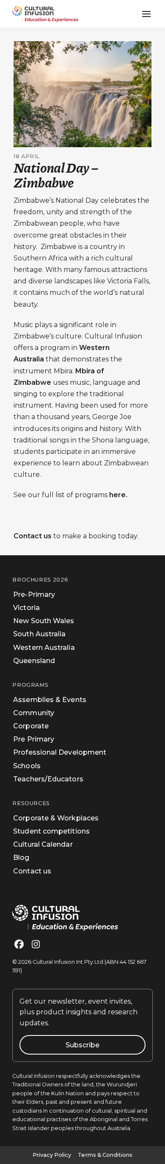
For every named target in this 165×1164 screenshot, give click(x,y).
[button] (146, 14)
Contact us (33, 536)
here (117, 495)
